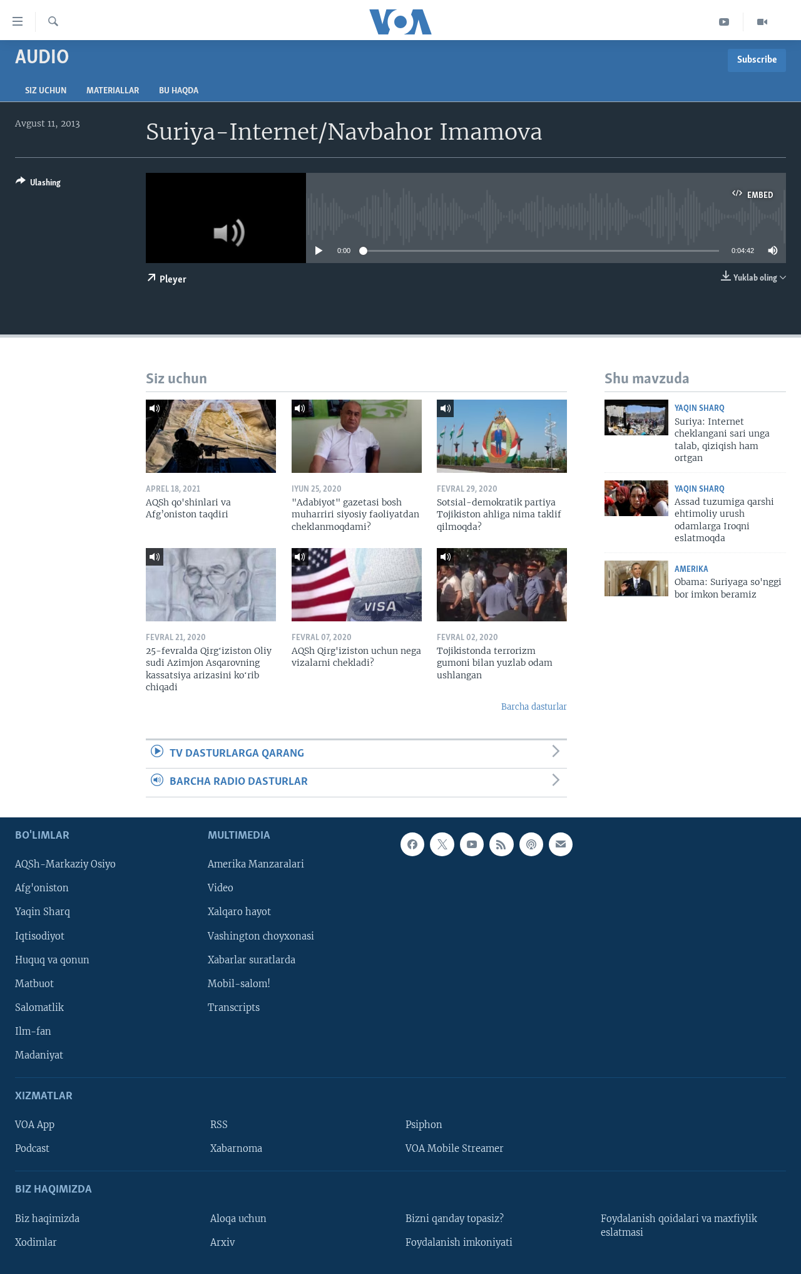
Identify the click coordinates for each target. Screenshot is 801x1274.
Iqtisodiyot (39, 935)
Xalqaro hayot (239, 912)
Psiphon (424, 1125)
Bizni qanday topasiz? (455, 1218)
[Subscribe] (561, 844)
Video (220, 888)
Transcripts (234, 1007)
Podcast (32, 1148)
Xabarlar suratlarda (251, 959)
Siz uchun (45, 91)
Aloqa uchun (238, 1218)
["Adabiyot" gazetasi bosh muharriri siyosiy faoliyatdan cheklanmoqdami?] (357, 436)
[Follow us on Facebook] (412, 844)
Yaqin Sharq (700, 409)
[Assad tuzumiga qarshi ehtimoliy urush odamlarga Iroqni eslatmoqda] (636, 498)
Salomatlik (39, 1007)
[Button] (38, 185)
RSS (219, 1125)
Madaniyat (39, 1054)
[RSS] (501, 844)
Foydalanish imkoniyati (459, 1242)
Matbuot (34, 983)
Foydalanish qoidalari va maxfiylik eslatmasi (679, 1225)
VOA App (34, 1125)
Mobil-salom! (239, 983)
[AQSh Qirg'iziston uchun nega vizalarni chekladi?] (357, 584)
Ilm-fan (33, 1031)
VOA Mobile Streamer (455, 1148)
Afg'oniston (42, 888)
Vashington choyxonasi (261, 935)
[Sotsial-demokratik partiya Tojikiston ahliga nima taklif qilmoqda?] (502, 436)
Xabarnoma (236, 1148)
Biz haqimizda (47, 1218)
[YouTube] (724, 22)
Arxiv (222, 1242)
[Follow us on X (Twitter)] (442, 844)
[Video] (762, 22)
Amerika (691, 570)
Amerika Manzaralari (256, 864)
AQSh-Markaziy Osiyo (65, 864)
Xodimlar (36, 1242)
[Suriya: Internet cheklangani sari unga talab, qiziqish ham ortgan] (636, 417)
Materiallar (112, 91)
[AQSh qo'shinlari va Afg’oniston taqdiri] (211, 436)
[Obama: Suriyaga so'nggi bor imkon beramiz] (636, 578)
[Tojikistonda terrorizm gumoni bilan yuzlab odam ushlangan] (502, 584)
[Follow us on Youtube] (472, 844)
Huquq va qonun (52, 959)
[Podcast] (531, 844)
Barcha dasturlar (534, 707)
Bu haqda (178, 91)
